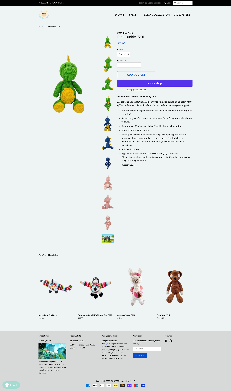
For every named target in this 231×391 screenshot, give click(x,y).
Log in (141, 3)
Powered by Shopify (127, 381)
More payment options (136, 90)
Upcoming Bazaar (44, 340)
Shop (133, 14)
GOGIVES (115, 381)
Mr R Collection (157, 14)
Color (120, 49)
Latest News (43, 336)
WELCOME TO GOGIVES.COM (51, 3)
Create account (154, 3)
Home (119, 14)
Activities (182, 14)
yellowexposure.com (114, 344)
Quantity (121, 60)
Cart (168, 3)
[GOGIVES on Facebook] (166, 341)
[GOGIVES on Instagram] (170, 341)
